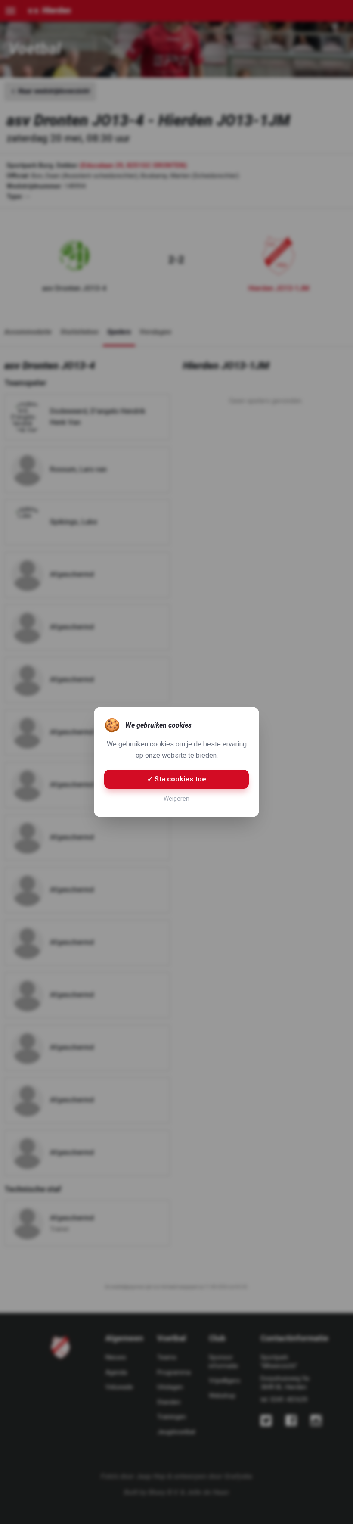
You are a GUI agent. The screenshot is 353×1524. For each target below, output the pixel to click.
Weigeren (176, 798)
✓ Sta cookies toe (176, 779)
